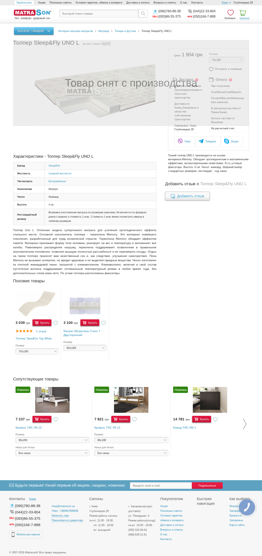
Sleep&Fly (54, 165)
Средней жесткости (60, 173)
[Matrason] (32, 13)
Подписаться (207, 485)
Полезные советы (60, 2)
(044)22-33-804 (204, 11)
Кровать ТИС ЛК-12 (107, 427)
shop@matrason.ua (63, 506)
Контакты (197, 2)
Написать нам (60, 515)
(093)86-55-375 (169, 16)
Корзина (245, 18)
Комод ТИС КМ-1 (184, 427)
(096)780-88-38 (169, 11)
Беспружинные (57, 181)
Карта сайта (236, 524)
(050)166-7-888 (204, 16)
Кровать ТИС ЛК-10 (29, 427)
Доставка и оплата (137, 2)
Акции (41, 2)
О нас (183, 2)
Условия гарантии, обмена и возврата (99, 2)
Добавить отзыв (190, 196)
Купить (44, 322)
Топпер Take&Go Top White (34, 338)
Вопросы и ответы (165, 2)
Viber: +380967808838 (65, 510)
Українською (24, 2)
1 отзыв (41, 331)
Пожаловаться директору (67, 520)
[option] (37, 325)
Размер (20, 345)
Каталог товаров (31, 31)
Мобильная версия (28, 534)
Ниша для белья (25, 447)
